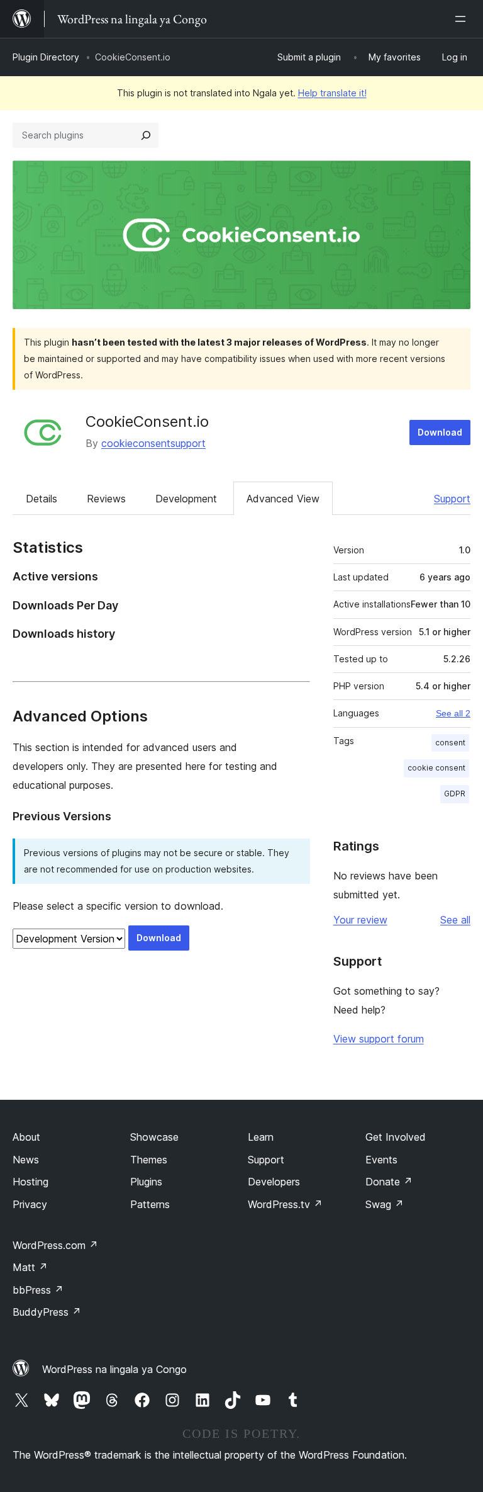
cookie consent (436, 767)
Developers (274, 1181)
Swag (384, 1204)
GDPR (454, 793)
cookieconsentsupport (153, 443)
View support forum (378, 1038)
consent (450, 742)
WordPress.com (55, 1245)
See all (455, 919)
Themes (148, 1159)
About (26, 1137)
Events (381, 1159)
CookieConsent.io (147, 421)
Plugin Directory (46, 57)
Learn (261, 1137)
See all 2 (453, 713)
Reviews (106, 498)
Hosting (30, 1181)
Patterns (150, 1204)
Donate (389, 1181)
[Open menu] (463, 19)
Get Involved (395, 1137)
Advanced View (283, 498)
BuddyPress (47, 1312)
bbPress (38, 1290)
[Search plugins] (145, 135)
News (26, 1159)
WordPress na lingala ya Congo (114, 1369)
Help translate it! (332, 93)
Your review (360, 919)
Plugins (146, 1181)
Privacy (30, 1204)
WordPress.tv (285, 1204)
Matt (30, 1267)
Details (41, 498)
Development (186, 498)
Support (452, 498)
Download (440, 432)
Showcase (154, 1137)
